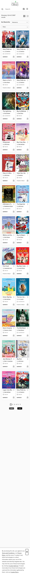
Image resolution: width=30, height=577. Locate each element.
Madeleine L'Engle (8, 206)
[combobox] (11, 9)
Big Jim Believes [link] (21, 111)
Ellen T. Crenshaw (8, 361)
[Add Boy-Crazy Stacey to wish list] (27, 150)
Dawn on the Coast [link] (8, 80)
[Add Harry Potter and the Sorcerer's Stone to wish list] (14, 57)
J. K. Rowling (7, 51)
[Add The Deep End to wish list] (27, 212)
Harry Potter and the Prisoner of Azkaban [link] (22, 80)
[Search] (2, 9)
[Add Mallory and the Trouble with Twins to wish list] (14, 243)
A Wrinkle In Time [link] (8, 204)
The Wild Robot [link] (21, 328)
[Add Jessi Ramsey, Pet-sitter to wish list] (14, 367)
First (11, 408)
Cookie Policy (14, 572)
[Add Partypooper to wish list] (14, 150)
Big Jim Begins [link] (21, 235)
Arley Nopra (7, 82)
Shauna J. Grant (8, 330)
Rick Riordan (7, 113)
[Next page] (20, 405)
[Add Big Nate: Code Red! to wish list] (27, 274)
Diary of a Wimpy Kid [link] (8, 173)
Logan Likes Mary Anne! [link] (8, 390)
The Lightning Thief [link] (8, 111)
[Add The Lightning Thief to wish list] (14, 119)
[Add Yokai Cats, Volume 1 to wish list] (27, 181)
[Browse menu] (27, 9)
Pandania (20, 175)
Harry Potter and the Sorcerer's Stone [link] (8, 49)
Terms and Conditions (8, 553)
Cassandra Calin (8, 268)
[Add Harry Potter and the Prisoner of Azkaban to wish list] (27, 88)
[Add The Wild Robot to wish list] (27, 336)
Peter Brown (21, 330)
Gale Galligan (21, 144)
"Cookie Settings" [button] (14, 566)
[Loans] (23, 9)
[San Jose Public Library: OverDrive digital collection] (15, 3)
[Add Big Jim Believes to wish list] (27, 119)
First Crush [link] (6, 266)
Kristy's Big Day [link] (7, 297)
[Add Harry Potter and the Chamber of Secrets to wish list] (27, 57)
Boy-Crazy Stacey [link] (22, 142)
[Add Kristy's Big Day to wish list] (14, 305)
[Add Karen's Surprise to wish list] (14, 336)
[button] (24, 16)
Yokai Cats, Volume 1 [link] (22, 173)
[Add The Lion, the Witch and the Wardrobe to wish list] (27, 305)
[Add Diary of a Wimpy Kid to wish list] (14, 181)
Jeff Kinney (6, 144)
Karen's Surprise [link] (7, 328)
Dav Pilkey (20, 113)
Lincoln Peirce (21, 268)
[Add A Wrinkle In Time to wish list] (14, 212)
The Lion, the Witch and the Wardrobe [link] (22, 297)
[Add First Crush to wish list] (14, 274)
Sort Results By (5, 22)
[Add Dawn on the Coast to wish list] (14, 88)
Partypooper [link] (6, 142)
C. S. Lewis (20, 299)
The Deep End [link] (21, 204)
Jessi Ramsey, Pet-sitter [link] (8, 359)
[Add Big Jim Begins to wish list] (27, 243)
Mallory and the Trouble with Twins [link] (8, 235)
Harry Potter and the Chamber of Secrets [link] (22, 49)
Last (20, 408)
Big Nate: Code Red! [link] (22, 266)
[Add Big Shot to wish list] (27, 367)
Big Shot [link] (19, 359)
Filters (4, 27)
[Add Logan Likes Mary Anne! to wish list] (14, 398)
